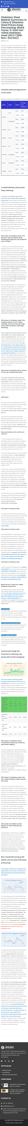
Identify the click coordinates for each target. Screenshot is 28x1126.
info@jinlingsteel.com (8, 1)
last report (6, 920)
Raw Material (6, 1072)
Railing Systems (6, 1070)
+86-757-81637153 (10, 3)
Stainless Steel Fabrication (9, 1074)
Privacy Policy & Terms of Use (14, 1123)
